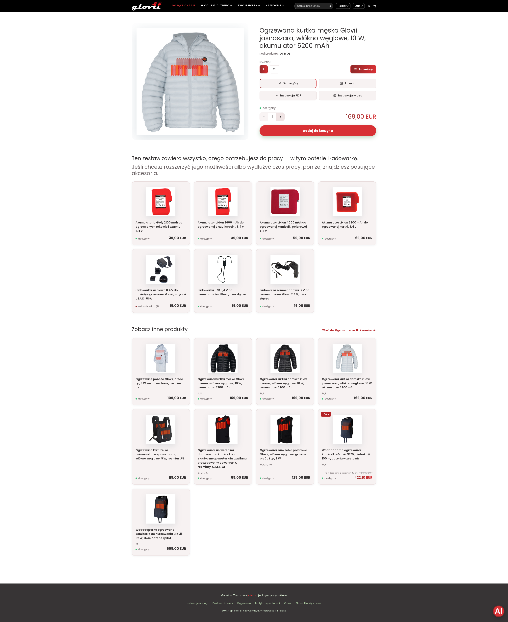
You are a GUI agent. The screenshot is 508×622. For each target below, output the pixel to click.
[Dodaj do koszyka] (185, 188)
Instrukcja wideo (350, 95)
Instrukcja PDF (290, 95)
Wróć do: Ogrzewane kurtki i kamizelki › (349, 330)
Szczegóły (290, 83)
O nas (287, 603)
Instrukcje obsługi (197, 603)
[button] (190, 81)
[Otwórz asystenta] (498, 611)
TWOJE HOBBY (247, 5)
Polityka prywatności (267, 603)
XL (274, 69)
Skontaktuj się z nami (308, 603)
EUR (357, 6)
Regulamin (244, 603)
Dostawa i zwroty (223, 603)
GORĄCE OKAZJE (183, 5)
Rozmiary (366, 69)
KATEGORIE (273, 5)
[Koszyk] (374, 6)
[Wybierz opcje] (247, 344)
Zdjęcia (350, 83)
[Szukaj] (329, 6)
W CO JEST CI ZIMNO (215, 5)
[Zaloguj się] (368, 6)
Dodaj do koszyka (318, 130)
